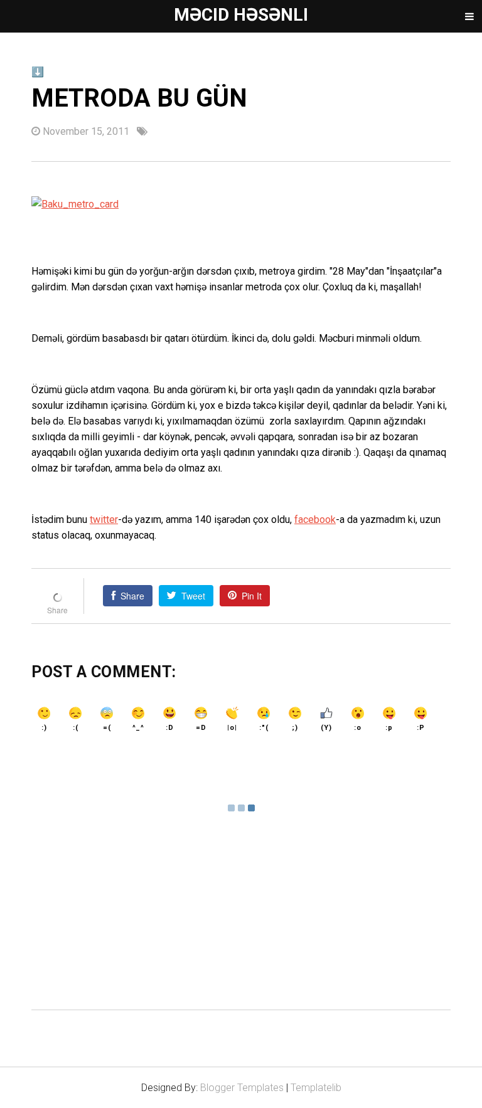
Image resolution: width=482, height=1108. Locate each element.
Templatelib (316, 1088)
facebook (315, 519)
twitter (104, 519)
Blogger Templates (242, 1088)
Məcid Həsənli (241, 14)
